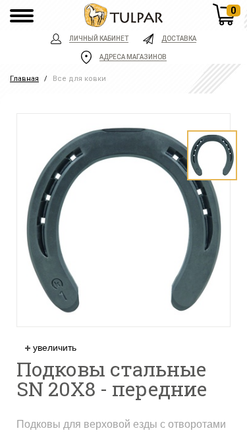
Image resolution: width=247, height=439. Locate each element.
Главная (24, 78)
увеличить (53, 347)
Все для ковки (79, 78)
